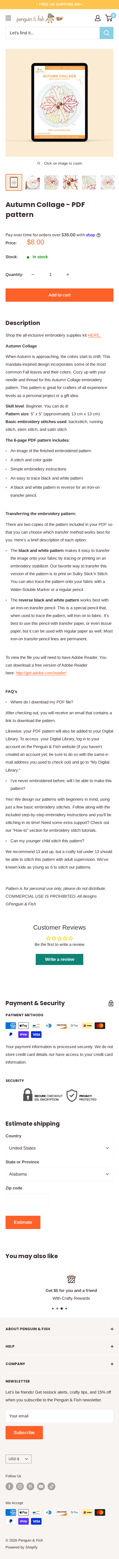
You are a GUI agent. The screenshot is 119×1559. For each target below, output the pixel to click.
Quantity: (15, 274)
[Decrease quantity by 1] (33, 274)
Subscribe (24, 1432)
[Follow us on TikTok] (51, 1486)
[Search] (106, 33)
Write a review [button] (59, 959)
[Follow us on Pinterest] (30, 1486)
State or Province (22, 1161)
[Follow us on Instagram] (20, 1486)
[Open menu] (8, 18)
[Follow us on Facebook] (9, 1486)
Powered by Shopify (22, 1547)
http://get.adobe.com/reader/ (41, 672)
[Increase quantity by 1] (68, 274)
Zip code (14, 1188)
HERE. (95, 335)
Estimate (23, 1222)
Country (13, 1135)
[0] (108, 18)
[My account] (97, 18)
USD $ (14, 1459)
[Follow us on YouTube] (41, 1486)
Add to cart (59, 295)
